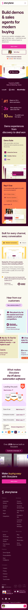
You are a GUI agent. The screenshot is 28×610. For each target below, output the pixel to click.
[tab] (10, 243)
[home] (8, 3)
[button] (25, 3)
